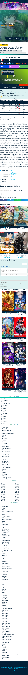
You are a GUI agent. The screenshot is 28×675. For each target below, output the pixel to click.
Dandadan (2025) (8, 313)
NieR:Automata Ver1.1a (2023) (21, 255)
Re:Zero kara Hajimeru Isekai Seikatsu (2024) (8, 365)
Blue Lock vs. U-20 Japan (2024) (20, 365)
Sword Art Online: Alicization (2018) (6, 229)
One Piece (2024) (8, 339)
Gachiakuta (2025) (7, 390)
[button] (25, 1)
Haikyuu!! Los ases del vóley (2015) (7, 255)
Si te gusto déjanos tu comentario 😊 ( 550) (11, 85)
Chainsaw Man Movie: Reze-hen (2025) (20, 340)
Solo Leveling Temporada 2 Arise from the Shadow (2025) (20, 391)
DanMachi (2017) (21, 228)
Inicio (1, 7)
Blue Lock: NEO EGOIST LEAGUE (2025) (20, 314)
